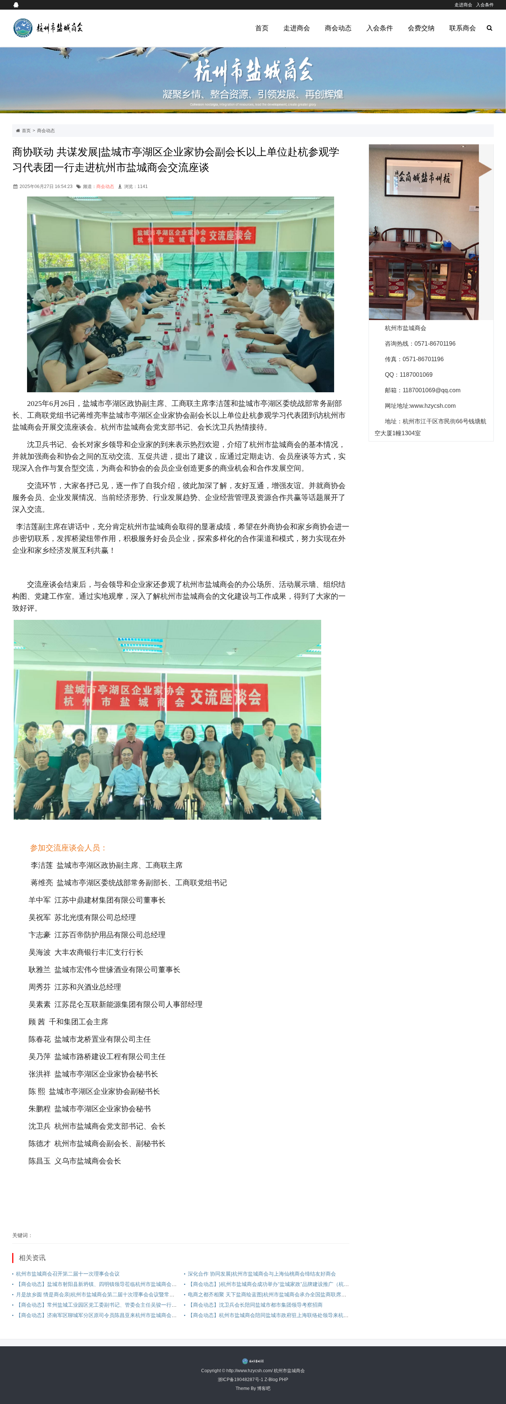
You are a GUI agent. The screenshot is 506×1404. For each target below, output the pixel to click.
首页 (262, 28)
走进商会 (463, 4)
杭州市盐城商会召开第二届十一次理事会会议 (68, 1274)
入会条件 (485, 4)
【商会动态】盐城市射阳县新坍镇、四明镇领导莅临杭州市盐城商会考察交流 (104, 1284)
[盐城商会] (62, 28)
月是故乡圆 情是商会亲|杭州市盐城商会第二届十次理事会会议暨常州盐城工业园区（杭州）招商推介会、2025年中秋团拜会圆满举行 (168, 1294)
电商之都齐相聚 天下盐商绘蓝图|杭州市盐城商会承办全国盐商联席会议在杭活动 (280, 1294)
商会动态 (338, 28)
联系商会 (462, 28)
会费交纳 (421, 28)
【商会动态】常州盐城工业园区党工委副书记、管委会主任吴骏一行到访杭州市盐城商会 (117, 1305)
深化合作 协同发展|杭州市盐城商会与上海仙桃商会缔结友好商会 (262, 1274)
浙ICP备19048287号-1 (240, 1379)
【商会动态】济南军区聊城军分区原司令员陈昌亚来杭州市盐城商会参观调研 (104, 1315)
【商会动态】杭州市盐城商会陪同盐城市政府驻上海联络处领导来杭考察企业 (276, 1315)
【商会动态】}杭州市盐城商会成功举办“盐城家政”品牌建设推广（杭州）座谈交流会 (284, 1284)
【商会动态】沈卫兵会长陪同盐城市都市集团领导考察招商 (255, 1305)
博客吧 (263, 1388)
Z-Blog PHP (276, 1379)
